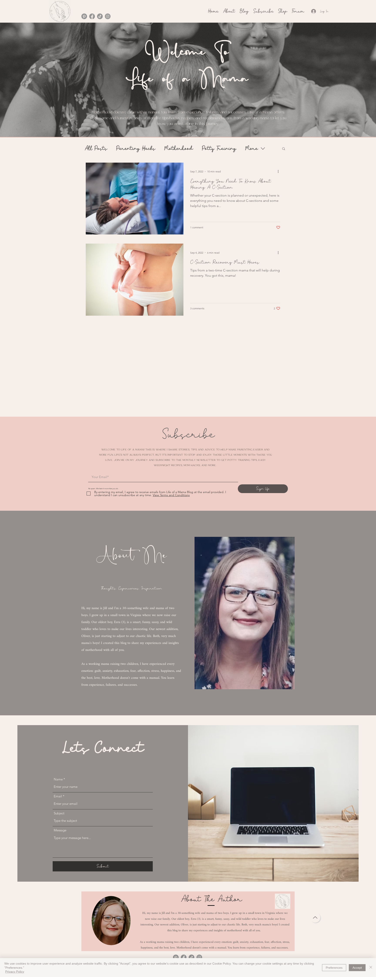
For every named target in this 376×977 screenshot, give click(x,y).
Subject (59, 813)
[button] (284, 149)
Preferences (334, 967)
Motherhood (178, 148)
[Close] (370, 968)
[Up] (315, 917)
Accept (357, 967)
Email (58, 796)
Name (58, 779)
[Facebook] (92, 16)
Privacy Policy (14, 971)
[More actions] (279, 171)
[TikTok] (100, 16)
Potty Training (219, 148)
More (251, 148)
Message (60, 830)
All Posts (96, 148)
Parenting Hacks (135, 148)
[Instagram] (108, 16)
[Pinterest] (84, 16)
